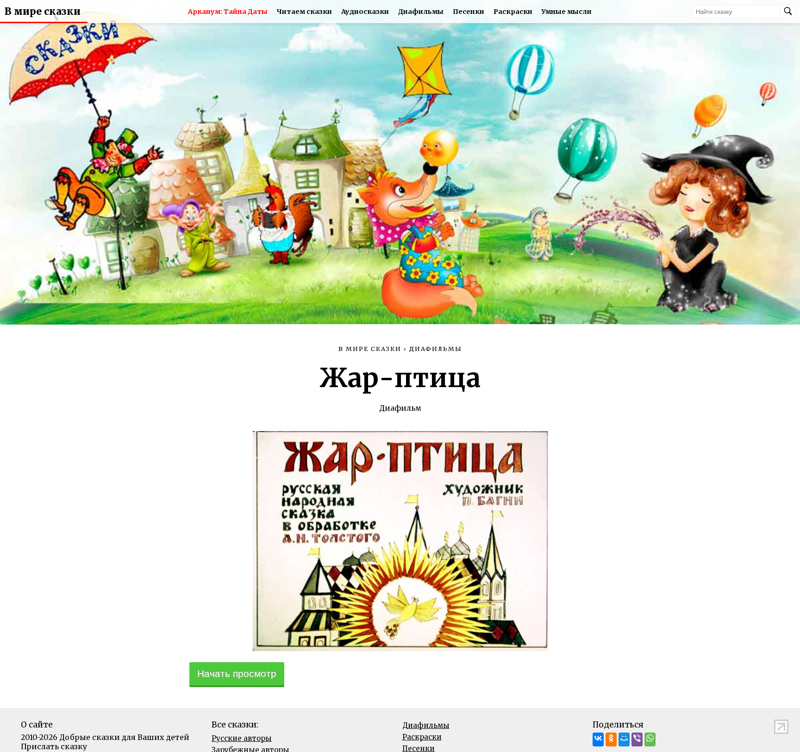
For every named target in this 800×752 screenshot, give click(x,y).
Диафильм (400, 408)
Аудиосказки (365, 11)
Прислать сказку (54, 746)
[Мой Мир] (624, 739)
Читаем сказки (304, 11)
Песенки (468, 11)
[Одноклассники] (611, 739)
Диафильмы (421, 11)
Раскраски (513, 11)
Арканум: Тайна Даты (228, 11)
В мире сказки (43, 12)
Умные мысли (567, 11)
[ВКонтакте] (598, 739)
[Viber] (637, 739)
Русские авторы (242, 738)
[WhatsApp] (650, 739)
